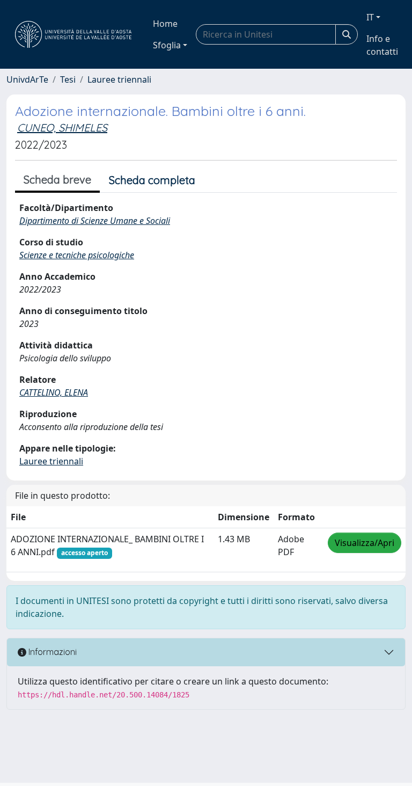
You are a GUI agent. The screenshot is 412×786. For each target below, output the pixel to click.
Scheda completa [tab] (152, 180)
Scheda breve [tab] (57, 179)
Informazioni (51, 651)
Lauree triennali (119, 79)
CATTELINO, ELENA (53, 392)
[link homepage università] (73, 34)
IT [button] (370, 17)
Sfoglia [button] (167, 45)
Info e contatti (382, 45)
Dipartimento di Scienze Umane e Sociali (94, 221)
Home (165, 24)
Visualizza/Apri (364, 543)
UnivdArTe (27, 79)
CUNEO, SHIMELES (62, 127)
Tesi (68, 79)
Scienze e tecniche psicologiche (76, 255)
